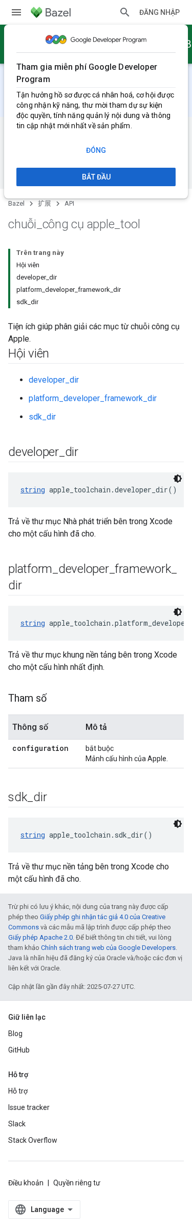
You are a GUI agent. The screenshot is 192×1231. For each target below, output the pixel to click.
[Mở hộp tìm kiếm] (125, 12)
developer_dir (54, 380)
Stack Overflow (32, 1140)
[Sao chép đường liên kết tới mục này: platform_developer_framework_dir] (32, 586)
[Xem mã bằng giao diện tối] (178, 478)
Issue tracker (29, 1107)
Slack (17, 1124)
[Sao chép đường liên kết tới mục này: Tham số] (57, 699)
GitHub (19, 1050)
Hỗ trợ (18, 1091)
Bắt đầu (96, 177)
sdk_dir (42, 417)
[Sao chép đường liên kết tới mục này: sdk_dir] (57, 798)
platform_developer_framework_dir (93, 398)
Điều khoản (26, 1183)
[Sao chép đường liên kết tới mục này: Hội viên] (59, 354)
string (32, 489)
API (69, 203)
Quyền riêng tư (76, 1183)
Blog (15, 1033)
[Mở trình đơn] (16, 12)
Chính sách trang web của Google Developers (108, 947)
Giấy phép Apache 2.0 (40, 937)
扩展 (44, 203)
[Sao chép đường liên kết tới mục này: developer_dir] (88, 453)
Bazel (16, 203)
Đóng (96, 150)
